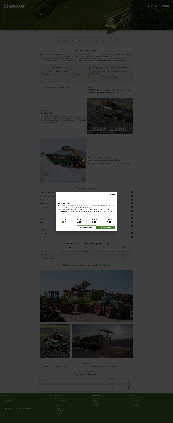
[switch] (79, 222)
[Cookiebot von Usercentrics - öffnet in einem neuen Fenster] (109, 195)
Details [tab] (86, 198)
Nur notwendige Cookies (86, 227)
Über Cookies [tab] (107, 198)
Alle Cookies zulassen (106, 227)
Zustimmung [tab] (66, 198)
